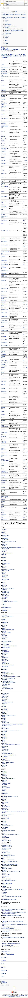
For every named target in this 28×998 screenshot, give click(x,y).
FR (26, 73)
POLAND (4, 821)
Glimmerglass (4, 241)
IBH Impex (3, 280)
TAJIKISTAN (5, 756)
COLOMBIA (4, 635)
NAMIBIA (4, 581)
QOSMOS (3, 397)
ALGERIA (4, 529)
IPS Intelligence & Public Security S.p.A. (5, 297)
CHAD (3, 542)
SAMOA (4, 886)
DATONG (3, 157)
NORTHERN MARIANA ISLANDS (9, 880)
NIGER (3, 582)
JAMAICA (4, 659)
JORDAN (4, 721)
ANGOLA (4, 531)
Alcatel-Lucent (4, 73)
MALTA (3, 812)
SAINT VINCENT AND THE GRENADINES (11, 676)
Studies (3, 960)
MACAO (4, 733)
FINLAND (4, 789)
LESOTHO (4, 566)
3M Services (4, 519)
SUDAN (4, 598)
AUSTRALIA (5, 851)
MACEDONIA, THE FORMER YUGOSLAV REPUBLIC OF (14, 811)
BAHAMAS (4, 621)
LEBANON (4, 731)
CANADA (4, 631)
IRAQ (3, 716)
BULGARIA (4, 780)
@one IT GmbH (4, 362)
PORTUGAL (4, 822)
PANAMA (4, 668)
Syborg (2, 434)
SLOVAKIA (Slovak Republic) (8, 830)
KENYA (4, 564)
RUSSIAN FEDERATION (7, 825)
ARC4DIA (3, 96)
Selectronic (3, 420)
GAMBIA (4, 559)
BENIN (3, 532)
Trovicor (3, 475)
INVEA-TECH (4, 291)
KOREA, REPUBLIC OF (7, 725)
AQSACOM (3, 92)
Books (3, 964)
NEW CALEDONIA (6, 874)
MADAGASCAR (5, 570)
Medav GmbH (4, 320)
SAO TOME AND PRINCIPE (8, 588)
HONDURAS (5, 657)
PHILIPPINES (5, 746)
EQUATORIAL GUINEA (7, 553)
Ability (2, 64)
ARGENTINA (5, 618)
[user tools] (26, 1)
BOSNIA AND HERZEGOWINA (8, 778)
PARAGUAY (4, 669)
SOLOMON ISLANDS (6, 887)
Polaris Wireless (4, 394)
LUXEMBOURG (5, 809)
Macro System (4, 316)
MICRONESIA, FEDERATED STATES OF (11, 871)
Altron (2, 80)
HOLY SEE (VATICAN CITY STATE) (10, 796)
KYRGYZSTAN (5, 728)
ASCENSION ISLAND (7, 845)
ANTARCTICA (5, 849)
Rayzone (3, 401)
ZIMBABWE (4, 610)
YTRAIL (3, 516)
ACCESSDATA (4, 67)
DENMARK (4, 784)
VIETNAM (4, 765)
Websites (4, 970)
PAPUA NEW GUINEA (7, 883)
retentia (2, 411)
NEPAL (3, 740)
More (8, 4)
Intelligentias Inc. (4, 288)
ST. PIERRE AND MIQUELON (8, 678)
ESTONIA (4, 786)
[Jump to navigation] (2, 1)
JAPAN (3, 719)
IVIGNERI (3, 302)
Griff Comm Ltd (4, 245)
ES (27, 71)
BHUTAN (4, 700)
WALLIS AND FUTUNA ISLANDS (9, 899)
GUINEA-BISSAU (6, 563)
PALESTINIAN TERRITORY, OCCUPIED (10, 744)
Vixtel (2, 504)
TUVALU (4, 895)
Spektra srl (3, 445)
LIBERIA (4, 567)
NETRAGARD (4, 342)
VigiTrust (3, 499)
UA (26, 160)
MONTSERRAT (5, 663)
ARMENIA (4, 694)
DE (23, 103)
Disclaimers (18, 996)
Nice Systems (4, 360)
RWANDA (4, 586)
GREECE (4, 795)
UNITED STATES (6, 684)
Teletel (2, 463)
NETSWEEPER (4, 345)
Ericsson (3, 212)
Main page (3, 981)
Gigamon (3, 238)
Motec (2, 326)
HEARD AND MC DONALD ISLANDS (10, 864)
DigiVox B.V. (4, 173)
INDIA (3, 712)
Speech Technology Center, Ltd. (3, 441)
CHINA (3, 705)
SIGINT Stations (5, 931)
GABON (4, 557)
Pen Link (3, 384)
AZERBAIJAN (5, 696)
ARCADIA (3, 95)
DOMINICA (4, 640)
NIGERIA (4, 584)
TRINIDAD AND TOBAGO (7, 681)
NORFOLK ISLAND (6, 879)
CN (23, 275)
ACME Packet (4, 69)
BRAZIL (4, 628)
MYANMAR (4, 738)
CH (26, 184)
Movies (3, 967)
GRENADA (4, 650)
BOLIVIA (4, 626)
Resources (10, 954)
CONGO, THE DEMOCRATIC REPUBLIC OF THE (12, 547)
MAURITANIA (5, 575)
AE (26, 452)
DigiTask (3, 181)
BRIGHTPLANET (4, 118)
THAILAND (4, 758)
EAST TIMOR (5, 708)
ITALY (3, 803)
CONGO (4, 545)
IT (23, 100)
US (23, 114)
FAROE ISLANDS (6, 787)
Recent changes (4, 982)
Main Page (2, 5)
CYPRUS (4, 706)
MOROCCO (4, 578)
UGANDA (4, 606)
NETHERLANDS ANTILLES (8, 665)
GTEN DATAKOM (5, 251)
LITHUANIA (4, 808)
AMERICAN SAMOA (6, 848)
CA (23, 96)
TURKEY (4, 759)
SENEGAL (4, 589)
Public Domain (6, 995)
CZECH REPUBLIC (6, 783)
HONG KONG (5, 711)
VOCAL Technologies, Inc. (4, 508)
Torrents (3, 973)
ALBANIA (4, 771)
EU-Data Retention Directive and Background (11, 915)
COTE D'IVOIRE (5, 548)
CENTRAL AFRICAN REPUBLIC (9, 541)
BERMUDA (4, 625)
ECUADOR (4, 643)
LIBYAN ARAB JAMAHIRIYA (8, 569)
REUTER (3, 414)
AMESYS (3, 85)
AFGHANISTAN (5, 693)
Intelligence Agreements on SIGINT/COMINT (11, 930)
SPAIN (3, 833)
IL (23, 77)
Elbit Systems (4, 196)
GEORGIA (4, 709)
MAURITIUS (5, 576)
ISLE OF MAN (5, 802)
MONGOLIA (4, 737)
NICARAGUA (5, 666)
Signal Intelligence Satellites (8, 928)
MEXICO (4, 662)
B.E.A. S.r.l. (3, 110)
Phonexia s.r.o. (4, 391)
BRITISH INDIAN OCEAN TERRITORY (10, 865)
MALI (3, 573)
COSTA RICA (5, 637)
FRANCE (4, 790)
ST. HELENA (5, 597)
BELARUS (4, 775)
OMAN (3, 741)
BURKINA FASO (5, 535)
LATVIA (4, 805)
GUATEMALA (5, 653)
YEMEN (4, 766)
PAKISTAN (4, 743)
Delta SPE (3, 160)
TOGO (3, 603)
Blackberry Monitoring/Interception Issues (11, 943)
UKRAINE (4, 839)
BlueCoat (3, 114)
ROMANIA (4, 824)
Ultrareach (3, 477)
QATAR (3, 747)
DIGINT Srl (3, 177)
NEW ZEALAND (5, 876)
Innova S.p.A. (4, 285)
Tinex (2, 468)
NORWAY (4, 820)
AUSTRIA (4, 774)
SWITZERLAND (5, 837)
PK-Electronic (4, 378)
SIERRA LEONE (5, 592)
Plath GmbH (3, 381)
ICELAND (4, 799)
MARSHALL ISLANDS (7, 868)
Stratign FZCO (4, 452)
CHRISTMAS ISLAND (7, 854)
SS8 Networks (4, 432)
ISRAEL (4, 718)
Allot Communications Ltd (4, 77)
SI (26, 300)
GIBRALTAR (5, 793)
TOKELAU (4, 892)
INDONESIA (5, 713)
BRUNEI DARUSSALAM (7, 702)
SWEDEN (4, 836)
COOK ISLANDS (5, 857)
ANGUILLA (4, 615)
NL (26, 223)
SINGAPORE (5, 750)
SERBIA (4, 828)
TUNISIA (4, 604)
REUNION (4, 585)
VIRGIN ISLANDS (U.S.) (7, 688)
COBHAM (3, 136)
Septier (2, 422)
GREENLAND (5, 648)
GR (27, 463)
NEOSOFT (3, 336)
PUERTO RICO (5, 672)
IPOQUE (3, 294)
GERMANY (4, 792)
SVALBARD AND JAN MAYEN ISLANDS (10, 834)
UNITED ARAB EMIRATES (8, 762)
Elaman (2, 191)
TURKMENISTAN (6, 760)
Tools (2, 976)
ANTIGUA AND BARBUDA (7, 616)
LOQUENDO (4, 312)
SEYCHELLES (5, 591)
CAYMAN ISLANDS (6, 632)
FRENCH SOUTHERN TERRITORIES (10, 861)
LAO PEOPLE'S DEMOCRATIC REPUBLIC (11, 730)
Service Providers (6, 951)
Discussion (5, 5)
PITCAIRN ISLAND (6, 885)
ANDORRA (4, 772)
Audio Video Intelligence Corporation (3, 108)
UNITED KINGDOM (6, 840)
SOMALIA (4, 594)
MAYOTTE (4, 870)
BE (23, 220)
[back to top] (14, 988)
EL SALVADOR (5, 644)
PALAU (3, 882)
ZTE (2, 517)
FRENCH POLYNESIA (7, 846)
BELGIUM (4, 777)
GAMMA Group (4, 230)
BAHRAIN (4, 697)
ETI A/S (3, 214)
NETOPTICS (4, 339)
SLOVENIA (4, 831)
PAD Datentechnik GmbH (4, 371)
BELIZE (4, 624)
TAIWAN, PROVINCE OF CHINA (9, 755)
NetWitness (3, 354)
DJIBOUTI (4, 550)
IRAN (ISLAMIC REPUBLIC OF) (9, 715)
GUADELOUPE (5, 651)
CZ (26, 291)
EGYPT (4, 551)
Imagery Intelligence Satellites (8, 927)
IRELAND (4, 800)
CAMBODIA (4, 703)
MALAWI (4, 572)
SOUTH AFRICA (5, 595)
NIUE (3, 877)
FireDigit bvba (4, 220)
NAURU (4, 873)
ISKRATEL (3, 300)
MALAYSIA (4, 734)
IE (26, 367)
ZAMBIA (4, 609)
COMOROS (4, 544)
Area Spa (3, 99)
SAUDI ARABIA (5, 749)
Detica (2, 166)
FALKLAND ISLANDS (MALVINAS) (9, 646)
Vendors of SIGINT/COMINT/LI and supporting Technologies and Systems (13, 55)
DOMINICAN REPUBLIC (7, 641)
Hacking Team (4, 260)
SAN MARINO (5, 827)
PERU (3, 671)
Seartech (3, 417)
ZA (23, 488)
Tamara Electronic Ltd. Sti (4, 455)
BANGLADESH (5, 699)
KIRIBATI (4, 867)
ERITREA (4, 554)
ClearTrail (3, 131)
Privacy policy (21, 995)
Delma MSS (3, 163)
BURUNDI (4, 537)
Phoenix (3, 388)
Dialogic (3, 170)
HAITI (3, 656)
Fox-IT (2, 223)
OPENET (3, 367)
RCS (2, 404)
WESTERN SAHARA (6, 607)
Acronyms (4, 957)
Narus (2, 333)
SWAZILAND (5, 600)
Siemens (3, 429)
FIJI (3, 858)
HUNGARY (4, 798)
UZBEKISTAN (5, 763)
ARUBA (4, 619)
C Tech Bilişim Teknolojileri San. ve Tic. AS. (4, 148)
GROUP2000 (4, 249)
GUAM (3, 862)
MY (24, 302)
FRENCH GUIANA (6, 647)
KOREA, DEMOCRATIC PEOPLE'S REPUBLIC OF (13, 724)
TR (23, 149)
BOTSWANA (5, 534)
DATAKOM (3, 154)
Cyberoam (3, 151)
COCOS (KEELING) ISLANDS (8, 855)
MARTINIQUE (5, 660)
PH (26, 107)
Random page (3, 983)
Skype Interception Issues (7, 945)
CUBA (3, 638)
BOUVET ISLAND (6, 852)
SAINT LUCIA (5, 675)
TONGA (4, 893)
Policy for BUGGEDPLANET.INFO (10, 48)
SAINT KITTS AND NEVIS (7, 673)
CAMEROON (5, 538)
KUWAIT (4, 727)
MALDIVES (4, 735)
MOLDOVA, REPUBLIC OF (8, 814)
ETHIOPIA (4, 556)
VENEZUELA (5, 687)
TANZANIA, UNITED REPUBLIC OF (10, 601)
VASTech (3, 487)
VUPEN (3, 511)
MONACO (4, 815)
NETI (2, 348)
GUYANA (4, 654)
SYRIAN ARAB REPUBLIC (8, 753)
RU (23, 441)
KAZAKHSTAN (5, 722)
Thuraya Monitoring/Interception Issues (10, 946)
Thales (2, 465)
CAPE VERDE (5, 539)
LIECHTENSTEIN (6, 806)
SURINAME (4, 679)
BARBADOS (5, 622)
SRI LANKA (4, 752)
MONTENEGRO (5, 817)
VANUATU (4, 898)
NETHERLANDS (5, 818)
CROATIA (4, 781)
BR (23, 449)
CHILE (3, 634)
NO (26, 468)
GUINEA (4, 561)
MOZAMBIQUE (5, 579)
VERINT (3, 490)
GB (24, 90)
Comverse (3, 142)
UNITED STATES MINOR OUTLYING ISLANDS (12, 896)
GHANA (4, 560)
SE (26, 329)
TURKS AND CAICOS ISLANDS (9, 682)
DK (23, 438)
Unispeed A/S (4, 480)
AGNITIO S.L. (4, 71)
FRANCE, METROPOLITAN (8, 859)
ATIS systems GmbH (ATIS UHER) (4, 103)
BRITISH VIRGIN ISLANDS (8, 629)
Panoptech (3, 374)
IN (26, 131)
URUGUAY (4, 685)
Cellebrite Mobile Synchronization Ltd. (4, 126)
